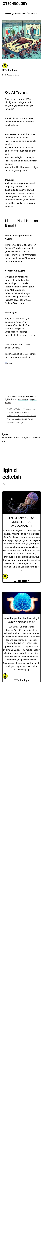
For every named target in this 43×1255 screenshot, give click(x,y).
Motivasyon (23, 399)
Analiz (8, 403)
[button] (38, 3)
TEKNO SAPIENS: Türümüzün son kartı (21, 416)
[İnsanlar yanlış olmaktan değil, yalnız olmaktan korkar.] (21, 603)
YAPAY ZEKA (26, 518)
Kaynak (33, 399)
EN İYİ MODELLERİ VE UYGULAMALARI (21, 521)
